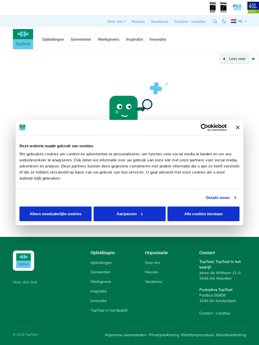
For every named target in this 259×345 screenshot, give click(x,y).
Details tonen (218, 197)
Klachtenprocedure (197, 334)
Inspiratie (134, 39)
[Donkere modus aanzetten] (224, 21)
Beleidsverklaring (231, 334)
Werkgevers (108, 39)
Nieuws (138, 21)
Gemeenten (81, 39)
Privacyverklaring (164, 334)
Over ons (115, 21)
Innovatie (157, 39)
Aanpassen (127, 213)
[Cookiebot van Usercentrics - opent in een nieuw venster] (204, 127)
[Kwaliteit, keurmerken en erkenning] (213, 7)
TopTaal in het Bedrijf (109, 310)
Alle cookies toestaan (203, 213)
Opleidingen (53, 39)
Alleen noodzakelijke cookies (55, 213)
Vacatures (159, 21)
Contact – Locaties (190, 21)
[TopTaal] (23, 39)
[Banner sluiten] (238, 127)
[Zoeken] (215, 21)
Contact (233, 39)
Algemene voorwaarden (125, 334)
